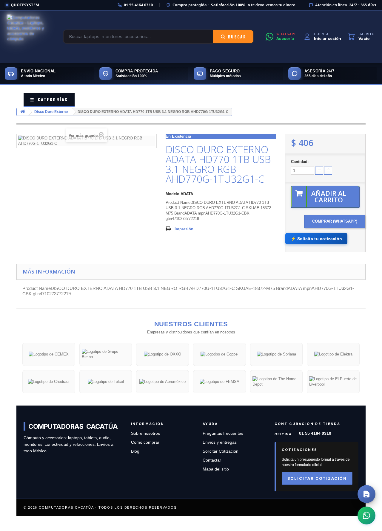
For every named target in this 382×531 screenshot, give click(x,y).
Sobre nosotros (145, 433)
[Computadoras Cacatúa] (29, 37)
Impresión (184, 229)
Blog (135, 451)
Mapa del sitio (216, 469)
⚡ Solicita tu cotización (316, 238)
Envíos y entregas (220, 442)
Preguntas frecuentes (223, 433)
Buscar (237, 37)
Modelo (172, 194)
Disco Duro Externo (51, 112)
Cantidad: (300, 161)
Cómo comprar (145, 442)
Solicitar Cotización (220, 451)
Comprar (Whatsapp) (334, 221)
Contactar (212, 460)
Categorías (49, 99)
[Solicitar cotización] (366, 494)
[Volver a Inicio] (22, 112)
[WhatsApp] (366, 515)
